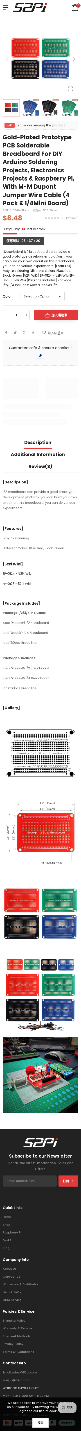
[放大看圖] (70, 88)
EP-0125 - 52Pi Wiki (17, 584)
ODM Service (12, 1300)
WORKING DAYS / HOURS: (21, 1388)
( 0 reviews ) (70, 218)
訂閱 (66, 1181)
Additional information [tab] (38, 454)
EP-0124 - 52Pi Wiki (17, 573)
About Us (9, 1269)
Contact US (11, 1276)
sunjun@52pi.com (16, 1380)
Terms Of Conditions (18, 1352)
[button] (73, 58)
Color (8, 296)
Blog (6, 1248)
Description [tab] (37, 442)
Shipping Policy (14, 1320)
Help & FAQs (12, 1292)
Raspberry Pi (12, 1232)
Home (7, 1217)
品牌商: (37, 210)
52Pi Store (49, 210)
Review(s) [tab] (40, 466)
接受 (40, 1422)
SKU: (6, 210)
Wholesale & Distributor (20, 1284)
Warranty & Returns (17, 1328)
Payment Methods (16, 1336)
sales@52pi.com (24, 1372)
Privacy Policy (13, 1344)
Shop (6, 1225)
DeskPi (7, 1240)
